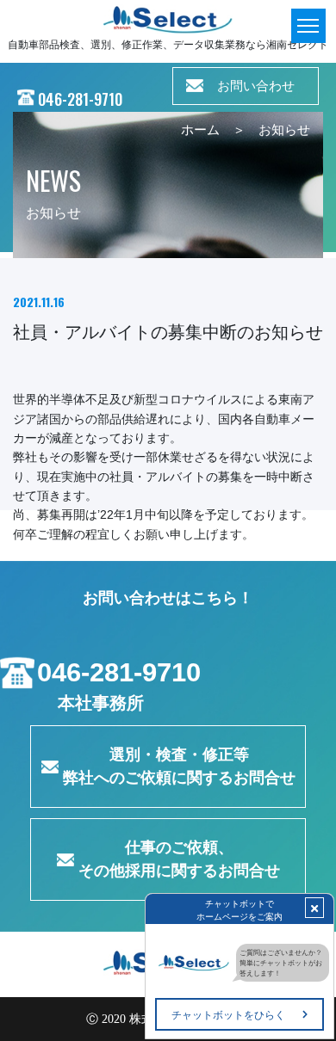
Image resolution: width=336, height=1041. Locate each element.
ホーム (200, 130)
